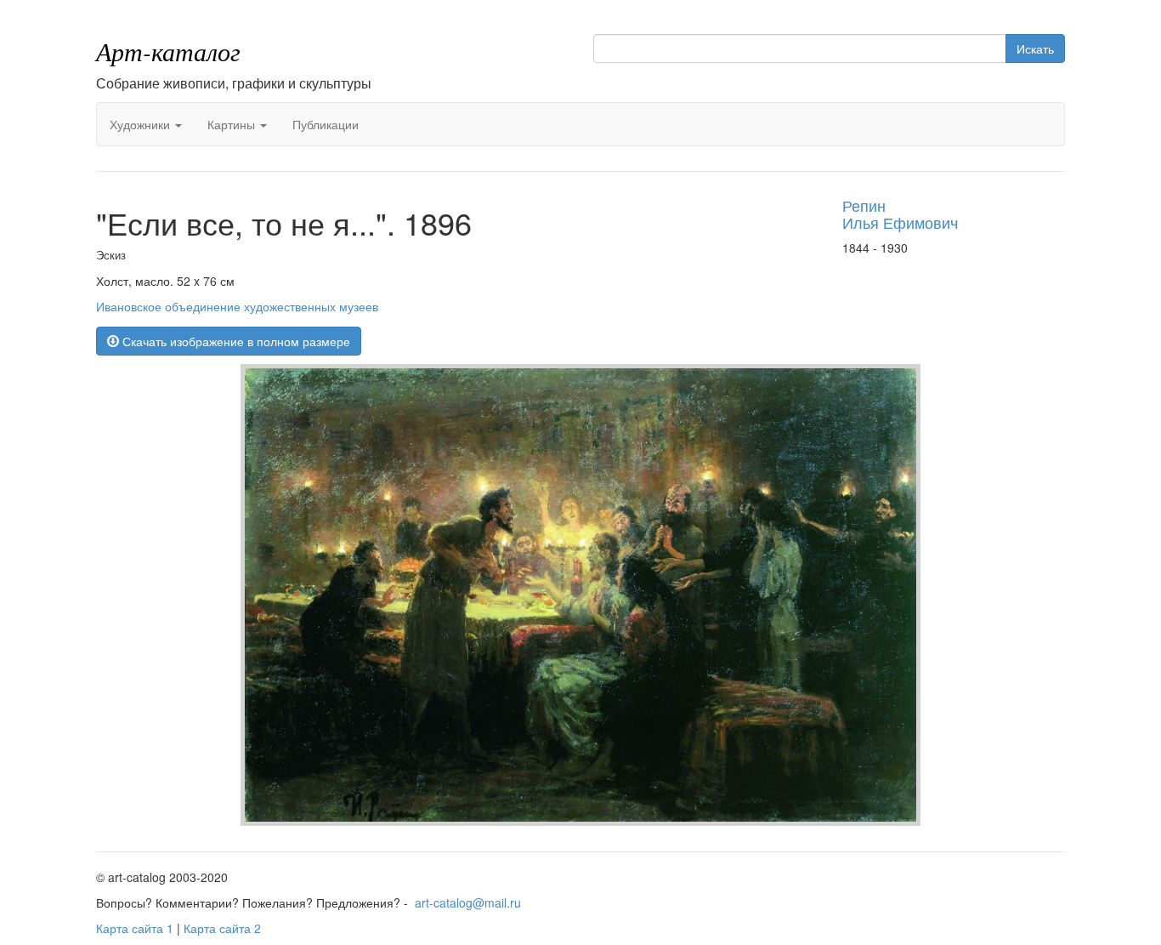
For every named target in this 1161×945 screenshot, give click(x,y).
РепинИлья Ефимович (900, 213)
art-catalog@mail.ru (468, 902)
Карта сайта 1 (134, 927)
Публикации (325, 124)
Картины (232, 124)
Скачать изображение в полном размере (234, 341)
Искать (1035, 48)
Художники (141, 124)
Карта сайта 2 (222, 927)
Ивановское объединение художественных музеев (237, 306)
